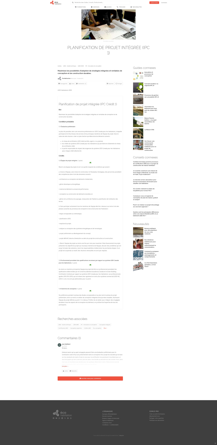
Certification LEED (63, 328)
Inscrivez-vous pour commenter (91, 378)
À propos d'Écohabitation (109, 414)
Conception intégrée (104, 324)
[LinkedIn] (62, 418)
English (121, 435)
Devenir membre (107, 416)
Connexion (164, 2)
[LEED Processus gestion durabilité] (138, 103)
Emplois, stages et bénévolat (110, 418)
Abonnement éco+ (154, 416)
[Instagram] (59, 418)
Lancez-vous (154, 2)
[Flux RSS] (71, 418)
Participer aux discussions (156, 420)
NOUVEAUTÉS (137, 7)
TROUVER (122, 7)
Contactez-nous (107, 422)
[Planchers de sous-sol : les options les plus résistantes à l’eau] (138, 237)
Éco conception (97, 328)
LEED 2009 (81, 66)
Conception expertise (76, 328)
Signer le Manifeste (108, 420)
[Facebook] (53, 418)
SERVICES (96, 7)
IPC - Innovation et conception (93, 66)
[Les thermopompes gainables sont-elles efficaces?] (138, 271)
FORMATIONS (81, 7)
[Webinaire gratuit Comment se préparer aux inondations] (138, 260)
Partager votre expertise (156, 418)
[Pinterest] (68, 418)
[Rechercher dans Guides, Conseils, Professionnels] (73, 2)
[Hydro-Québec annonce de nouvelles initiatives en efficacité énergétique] (138, 248)
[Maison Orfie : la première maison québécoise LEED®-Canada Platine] (138, 138)
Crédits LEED (87, 328)
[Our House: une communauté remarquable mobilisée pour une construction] (138, 149)
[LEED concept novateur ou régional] (138, 92)
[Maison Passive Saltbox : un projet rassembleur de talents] (138, 126)
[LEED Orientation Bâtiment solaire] (138, 115)
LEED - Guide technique (69, 66)
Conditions (105, 425)
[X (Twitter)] (65, 418)
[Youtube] (56, 418)
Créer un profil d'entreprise (157, 414)
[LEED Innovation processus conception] (138, 80)
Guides (59, 66)
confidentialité (114, 425)
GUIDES (109, 7)
